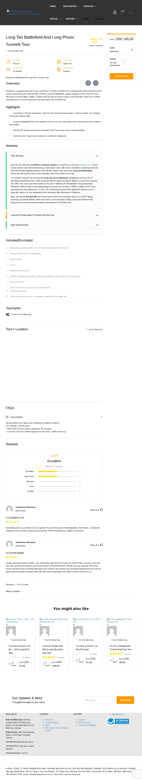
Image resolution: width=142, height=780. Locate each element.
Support (70, 19)
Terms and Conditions (87, 725)
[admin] (20, 631)
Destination (69, 6)
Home (53, 6)
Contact (82, 720)
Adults (113, 59)
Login (86, 19)
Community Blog (51, 722)
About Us (49, 720)
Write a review (13, 591)
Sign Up (100, 19)
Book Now (121, 76)
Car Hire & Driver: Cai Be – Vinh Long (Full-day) (19, 649)
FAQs (47, 725)
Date (112, 48)
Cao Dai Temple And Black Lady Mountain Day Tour (52, 649)
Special (54, 19)
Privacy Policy (84, 722)
